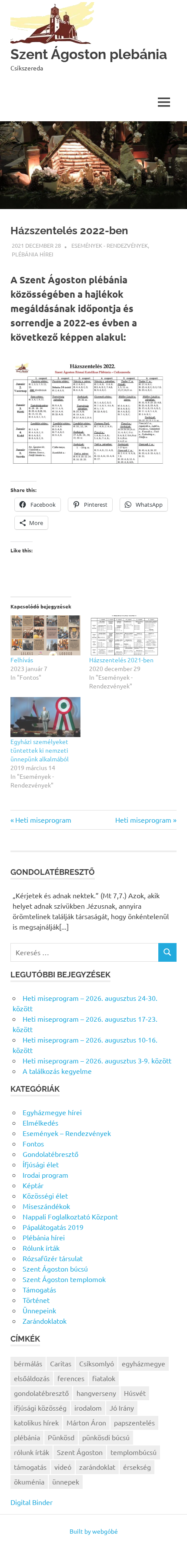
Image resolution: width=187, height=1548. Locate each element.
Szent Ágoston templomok (64, 1279)
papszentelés (134, 1422)
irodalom (88, 1407)
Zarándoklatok (45, 1320)
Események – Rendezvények (67, 1133)
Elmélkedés (40, 1122)
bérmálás (28, 1363)
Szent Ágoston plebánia (88, 54)
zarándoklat (97, 1466)
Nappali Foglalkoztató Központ (70, 1216)
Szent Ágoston (80, 1452)
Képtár (33, 1185)
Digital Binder (31, 1502)
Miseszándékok (46, 1206)
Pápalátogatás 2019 (53, 1226)
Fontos (33, 1143)
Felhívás (21, 660)
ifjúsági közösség (40, 1407)
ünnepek (65, 1481)
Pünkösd (61, 1437)
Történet (36, 1300)
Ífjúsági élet (41, 1164)
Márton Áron (86, 1422)
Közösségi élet (45, 1195)
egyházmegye (143, 1363)
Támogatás (39, 1289)
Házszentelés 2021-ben (121, 660)
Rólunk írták (41, 1247)
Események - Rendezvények (109, 245)
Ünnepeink (39, 1310)
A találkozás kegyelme (57, 1070)
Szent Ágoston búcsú (55, 1268)
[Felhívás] (45, 635)
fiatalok (103, 1378)
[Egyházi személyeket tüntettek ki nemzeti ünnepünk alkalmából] (45, 717)
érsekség (137, 1466)
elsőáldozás (32, 1378)
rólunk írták (31, 1452)
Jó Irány (122, 1407)
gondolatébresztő (41, 1393)
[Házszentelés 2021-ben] (124, 635)
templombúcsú (133, 1452)
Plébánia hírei (32, 254)
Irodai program (45, 1174)
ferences (70, 1378)
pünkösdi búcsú (106, 1437)
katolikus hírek (36, 1422)
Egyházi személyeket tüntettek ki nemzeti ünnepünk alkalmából (39, 750)
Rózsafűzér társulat (53, 1258)
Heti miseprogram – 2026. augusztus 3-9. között (97, 1060)
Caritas (60, 1363)
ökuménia (29, 1481)
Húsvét (135, 1393)
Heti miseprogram (43, 819)
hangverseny (96, 1393)
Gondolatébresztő (50, 1153)
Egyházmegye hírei (52, 1112)
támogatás (30, 1466)
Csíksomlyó (96, 1363)
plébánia (27, 1437)
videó (62, 1466)
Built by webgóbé (94, 1531)
